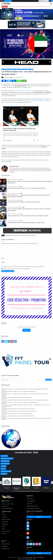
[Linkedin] (14, 81)
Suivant (50, 62)
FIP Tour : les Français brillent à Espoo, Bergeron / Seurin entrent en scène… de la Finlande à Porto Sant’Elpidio (24, 400)
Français (41, 0)
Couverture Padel (5, 531)
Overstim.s (26, 488)
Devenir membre (8, 0)
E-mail (3, 262)
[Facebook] (3, 81)
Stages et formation (6, 519)
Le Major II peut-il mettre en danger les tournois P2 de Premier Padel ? (23, 202)
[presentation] (1, 482)
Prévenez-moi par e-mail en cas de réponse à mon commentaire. (16, 268)
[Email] (24, 81)
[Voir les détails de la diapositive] (26, 62)
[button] (14, 491)
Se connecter (29, 503)
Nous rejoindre (29, 558)
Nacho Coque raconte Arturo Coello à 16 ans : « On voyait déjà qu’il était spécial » (26, 188)
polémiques (33, 235)
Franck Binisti (18, 179)
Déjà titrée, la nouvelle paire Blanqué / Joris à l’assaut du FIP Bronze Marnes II (17, 415)
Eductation (4, 533)
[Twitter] (9, 81)
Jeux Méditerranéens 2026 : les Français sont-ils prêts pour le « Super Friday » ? (26, 222)
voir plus (35, 452)
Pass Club (24, 558)
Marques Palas (5, 524)
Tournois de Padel (5, 543)
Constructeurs (5, 521)
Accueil (3, 67)
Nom (2, 258)
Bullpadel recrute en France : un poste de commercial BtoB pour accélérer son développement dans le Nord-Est (25, 388)
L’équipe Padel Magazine (7, 508)
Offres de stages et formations (33, 508)
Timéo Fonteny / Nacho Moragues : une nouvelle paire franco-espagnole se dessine (19, 411)
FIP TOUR (19, 69)
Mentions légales (29, 557)
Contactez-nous (5, 506)
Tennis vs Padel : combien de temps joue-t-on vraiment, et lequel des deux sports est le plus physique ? (29, 6)
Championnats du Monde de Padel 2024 (12, 235)
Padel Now (36, 488)
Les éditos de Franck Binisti (7, 503)
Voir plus (3, 514)
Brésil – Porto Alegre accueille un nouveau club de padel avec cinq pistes (16, 413)
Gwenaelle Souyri (7, 77)
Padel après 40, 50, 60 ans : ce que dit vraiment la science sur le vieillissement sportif (27, 215)
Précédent (3, 62)
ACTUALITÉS (8, 67)
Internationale (24, 69)
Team (34, 558)
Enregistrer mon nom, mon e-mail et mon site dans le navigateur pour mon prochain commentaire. (23, 266)
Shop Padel (4, 517)
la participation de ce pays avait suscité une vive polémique (37, 100)
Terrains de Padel (5, 548)
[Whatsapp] (19, 81)
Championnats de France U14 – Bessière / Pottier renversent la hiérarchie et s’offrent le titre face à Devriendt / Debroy (26, 418)
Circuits (3, 528)
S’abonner (26, 330)
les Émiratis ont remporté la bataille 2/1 (22, 90)
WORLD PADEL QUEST (46, 488)
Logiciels (4, 526)
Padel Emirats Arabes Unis (25, 235)
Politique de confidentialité (38, 557)
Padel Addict (4, 546)
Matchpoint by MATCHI (6, 488)
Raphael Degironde (19, 207)
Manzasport (17, 488)
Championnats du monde (11, 69)
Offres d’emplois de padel (32, 505)
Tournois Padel (30, 69)
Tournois (2, 0)
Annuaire (20, 558)
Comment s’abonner (31, 501)
